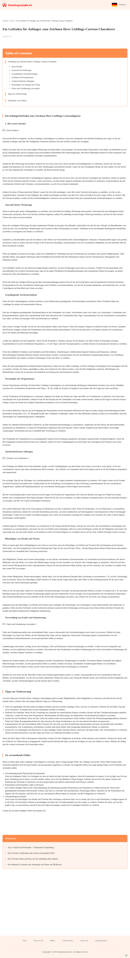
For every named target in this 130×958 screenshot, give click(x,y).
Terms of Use (38, 941)
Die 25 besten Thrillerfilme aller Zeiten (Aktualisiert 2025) (31, 853)
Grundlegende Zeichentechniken (25, 74)
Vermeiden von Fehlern (17, 100)
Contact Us (84, 941)
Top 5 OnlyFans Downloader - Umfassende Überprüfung (31, 847)
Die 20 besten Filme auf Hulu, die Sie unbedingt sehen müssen (33, 859)
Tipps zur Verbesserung (17, 94)
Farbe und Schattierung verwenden (26, 88)
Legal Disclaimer (101, 941)
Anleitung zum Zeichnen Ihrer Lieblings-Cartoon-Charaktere (32, 62)
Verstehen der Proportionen (22, 77)
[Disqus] (65, 903)
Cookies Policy (67, 941)
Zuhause (6, 21)
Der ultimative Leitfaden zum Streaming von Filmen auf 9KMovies (35, 864)
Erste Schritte (17, 66)
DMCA (52, 941)
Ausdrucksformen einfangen (23, 81)
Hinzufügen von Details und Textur (26, 85)
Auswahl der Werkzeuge (21, 70)
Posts (12, 21)
